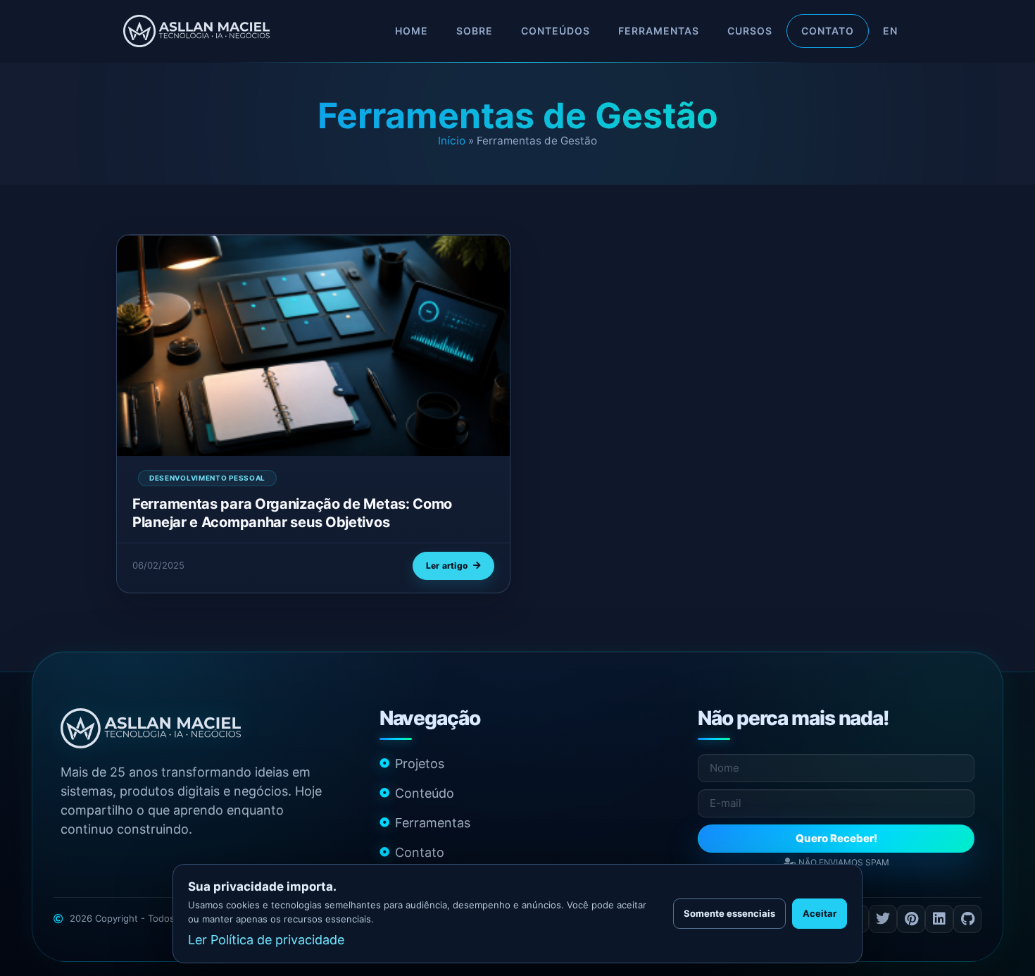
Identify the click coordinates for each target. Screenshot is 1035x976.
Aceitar (819, 913)
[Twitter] (883, 919)
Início (451, 140)
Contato (827, 31)
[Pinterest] (911, 919)
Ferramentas (658, 31)
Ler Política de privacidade (266, 939)
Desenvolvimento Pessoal (207, 478)
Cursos (749, 31)
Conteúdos (555, 31)
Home (411, 31)
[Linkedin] (939, 919)
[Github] (967, 919)
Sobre (474, 31)
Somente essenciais (729, 913)
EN (890, 31)
